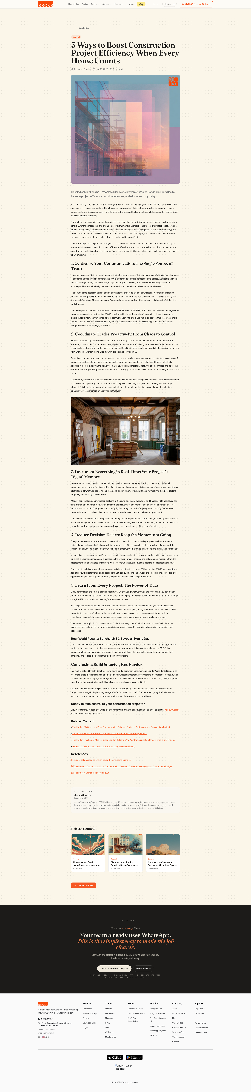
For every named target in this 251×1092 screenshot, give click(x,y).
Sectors (105, 4)
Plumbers (109, 1018)
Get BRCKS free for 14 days (196, 4)
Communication (178, 1037)
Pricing (85, 4)
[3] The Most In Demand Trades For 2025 (90, 772)
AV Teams (109, 1032)
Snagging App (156, 1009)
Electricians (110, 1013)
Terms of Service (201, 1028)
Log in (155, 4)
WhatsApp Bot (178, 1032)
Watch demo (170, 4)
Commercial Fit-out (135, 1009)
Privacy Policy (200, 1023)
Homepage (87, 1009)
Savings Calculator (157, 1026)
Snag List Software (157, 1013)
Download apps (89, 1023)
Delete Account (201, 1032)
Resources (119, 4)
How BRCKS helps (90, 1013)
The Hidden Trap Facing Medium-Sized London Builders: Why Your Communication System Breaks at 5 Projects (123, 740)
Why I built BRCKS (179, 1013)
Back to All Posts (85, 885)
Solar (107, 1027)
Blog (174, 1018)
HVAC (107, 1023)
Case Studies (177, 1023)
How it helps (73, 4)
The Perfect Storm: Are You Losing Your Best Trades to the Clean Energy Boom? (109, 733)
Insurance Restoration (136, 1013)
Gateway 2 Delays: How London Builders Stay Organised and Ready (103, 746)
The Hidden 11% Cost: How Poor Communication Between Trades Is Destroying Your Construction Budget (121, 727)
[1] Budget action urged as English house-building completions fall (101, 760)
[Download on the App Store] (115, 1057)
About (131, 4)
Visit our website (171, 709)
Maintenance (110, 1037)
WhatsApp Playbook (158, 1031)
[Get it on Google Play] (134, 1057)
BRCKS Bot (154, 1035)
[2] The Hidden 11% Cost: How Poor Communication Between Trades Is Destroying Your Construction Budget (121, 766)
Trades (94, 4)
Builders (108, 1009)
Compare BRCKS (179, 1027)
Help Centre (199, 1009)
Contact (175, 1042)
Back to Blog (83, 28)
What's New (199, 1013)
